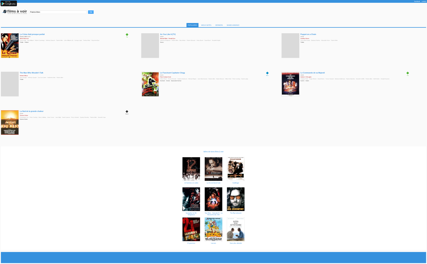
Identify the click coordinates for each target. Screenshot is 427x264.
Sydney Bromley (84, 117)
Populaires (192, 25)
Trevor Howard (329, 79)
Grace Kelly (23, 40)
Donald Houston (385, 79)
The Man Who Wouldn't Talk (31, 73)
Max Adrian (182, 40)
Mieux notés (206, 25)
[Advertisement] (213, 258)
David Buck (207, 40)
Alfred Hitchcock (24, 38)
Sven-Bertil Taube (305, 40)
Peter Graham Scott (165, 77)
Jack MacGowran (202, 79)
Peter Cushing (236, 79)
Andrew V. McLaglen (305, 77)
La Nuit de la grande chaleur (31, 111)
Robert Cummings (40, 40)
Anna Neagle (23, 77)
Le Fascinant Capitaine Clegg (172, 73)
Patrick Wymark (191, 40)
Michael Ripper (192, 79)
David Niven (321, 79)
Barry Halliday (42, 117)
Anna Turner (50, 117)
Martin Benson (220, 79)
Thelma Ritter (86, 40)
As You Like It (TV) (168, 34)
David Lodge (244, 79)
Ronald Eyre (172, 38)
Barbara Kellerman (340, 79)
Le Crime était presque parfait (32, 34)
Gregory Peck (304, 79)
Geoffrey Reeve (304, 38)
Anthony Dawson (50, 40)
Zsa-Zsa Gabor (42, 77)
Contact (424, 1)
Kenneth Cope (102, 117)
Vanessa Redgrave (165, 40)
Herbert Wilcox (24, 75)
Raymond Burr (95, 40)
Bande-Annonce (233, 25)
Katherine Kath (51, 77)
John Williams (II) (68, 40)
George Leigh (78, 40)
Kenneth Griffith (360, 79)
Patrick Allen (59, 40)
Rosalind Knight (216, 40)
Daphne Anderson (182, 79)
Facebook (417, 1)
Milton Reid (228, 79)
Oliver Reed (163, 79)
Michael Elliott (163, 38)
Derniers (219, 25)
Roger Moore (312, 79)
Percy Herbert (75, 117)
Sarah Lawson (66, 117)
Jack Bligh (58, 117)
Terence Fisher (24, 115)
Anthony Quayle (32, 77)
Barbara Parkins (315, 40)
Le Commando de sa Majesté (312, 73)
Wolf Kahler (376, 79)
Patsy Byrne (200, 40)
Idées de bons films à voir (213, 152)
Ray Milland (30, 40)
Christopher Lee (24, 117)
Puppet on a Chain (308, 34)
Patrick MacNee (350, 79)
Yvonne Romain (172, 79)
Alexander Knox (325, 40)
